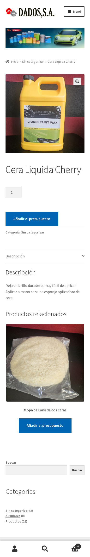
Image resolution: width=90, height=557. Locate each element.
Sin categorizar (33, 61)
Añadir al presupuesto (31, 218)
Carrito (69, 544)
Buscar (11, 462)
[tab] (45, 256)
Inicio (14, 61)
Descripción (15, 256)
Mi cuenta (15, 549)
